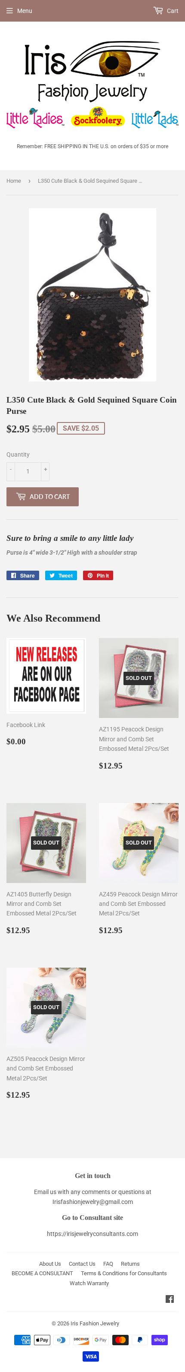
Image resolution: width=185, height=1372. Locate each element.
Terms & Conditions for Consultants (124, 1273)
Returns (130, 1264)
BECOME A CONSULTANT (42, 1273)
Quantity (18, 454)
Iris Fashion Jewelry (95, 1323)
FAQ (108, 1264)
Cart (172, 10)
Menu (24, 10)
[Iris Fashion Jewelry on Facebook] (169, 1300)
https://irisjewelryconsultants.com (92, 1233)
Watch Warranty (89, 1283)
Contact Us (82, 1264)
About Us (50, 1264)
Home (13, 181)
